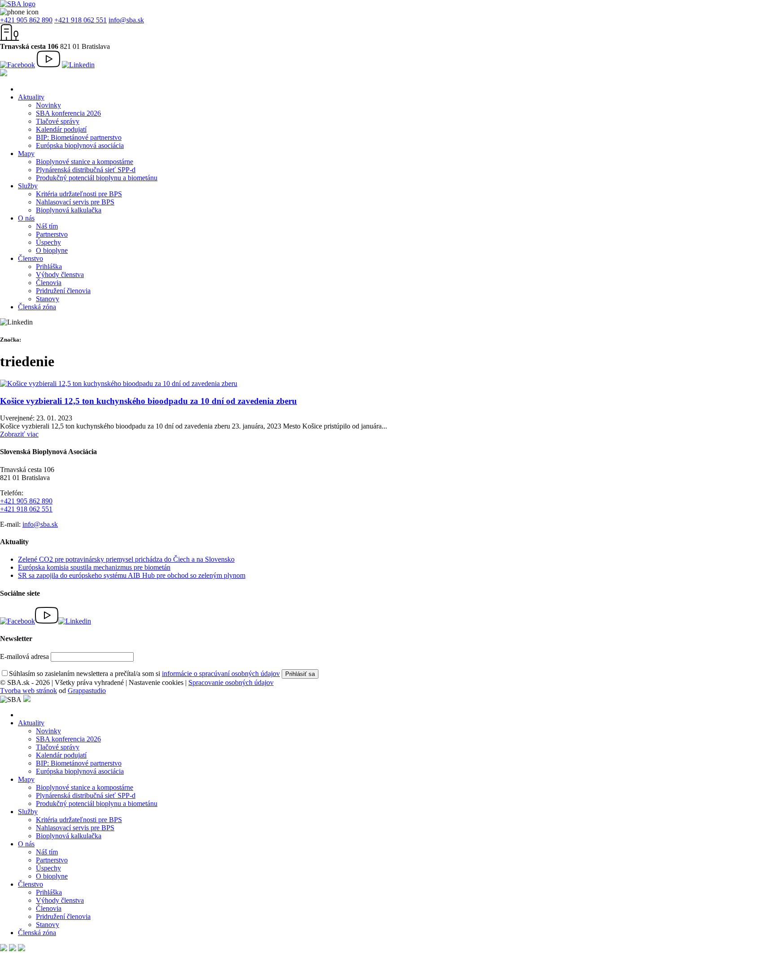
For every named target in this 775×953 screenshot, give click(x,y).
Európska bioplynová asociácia (80, 145)
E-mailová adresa (24, 656)
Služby (28, 186)
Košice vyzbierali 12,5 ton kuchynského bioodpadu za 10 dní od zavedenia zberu (148, 401)
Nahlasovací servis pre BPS (75, 202)
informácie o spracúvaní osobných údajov (221, 673)
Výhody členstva (60, 274)
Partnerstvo (52, 234)
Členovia (48, 282)
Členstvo (30, 258)
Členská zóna (37, 307)
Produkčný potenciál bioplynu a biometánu (96, 178)
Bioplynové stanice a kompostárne (84, 161)
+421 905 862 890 (26, 20)
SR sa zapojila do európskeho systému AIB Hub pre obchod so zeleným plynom (131, 575)
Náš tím (47, 226)
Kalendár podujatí (61, 129)
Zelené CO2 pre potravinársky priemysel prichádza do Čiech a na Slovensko (126, 559)
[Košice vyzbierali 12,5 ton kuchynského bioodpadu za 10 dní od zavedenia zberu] (118, 383)
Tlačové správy (57, 121)
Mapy (26, 153)
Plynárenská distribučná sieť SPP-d (85, 169)
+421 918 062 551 (80, 20)
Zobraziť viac (19, 434)
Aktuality (31, 97)
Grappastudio (87, 690)
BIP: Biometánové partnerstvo (79, 137)
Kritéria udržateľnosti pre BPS (79, 194)
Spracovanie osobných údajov (231, 682)
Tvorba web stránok (28, 690)
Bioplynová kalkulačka (68, 210)
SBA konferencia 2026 (68, 113)
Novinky (48, 105)
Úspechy (48, 242)
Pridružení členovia (63, 291)
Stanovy (47, 299)
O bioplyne (52, 250)
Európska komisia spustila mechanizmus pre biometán (94, 567)
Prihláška (49, 266)
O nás (26, 218)
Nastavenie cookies (156, 682)
